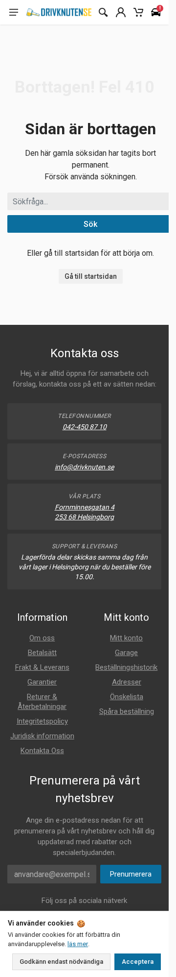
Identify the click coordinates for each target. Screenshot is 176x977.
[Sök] (103, 12)
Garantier (42, 682)
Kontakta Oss (42, 750)
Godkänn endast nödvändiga (61, 961)
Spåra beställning (126, 711)
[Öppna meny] (13, 12)
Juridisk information (42, 736)
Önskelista (126, 696)
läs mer (77, 944)
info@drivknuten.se (84, 467)
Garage (126, 652)
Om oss (42, 638)
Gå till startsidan (91, 276)
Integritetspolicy (42, 721)
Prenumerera (131, 874)
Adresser (126, 682)
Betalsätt (42, 652)
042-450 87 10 (85, 427)
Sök (90, 224)
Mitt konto (126, 638)
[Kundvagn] (138, 12)
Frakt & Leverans (42, 667)
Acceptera (138, 961)
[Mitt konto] (121, 12)
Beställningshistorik (126, 667)
